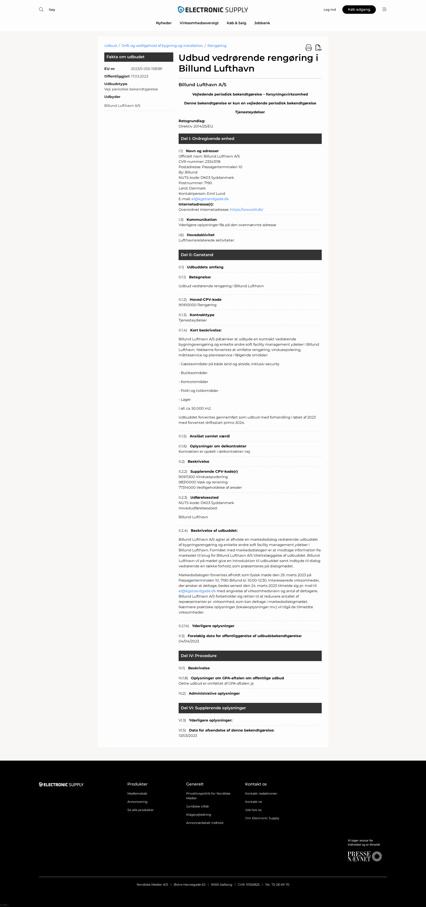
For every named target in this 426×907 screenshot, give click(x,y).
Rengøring (217, 46)
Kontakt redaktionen (261, 793)
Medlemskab (137, 793)
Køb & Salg (236, 23)
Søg (52, 10)
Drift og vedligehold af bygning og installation (162, 46)
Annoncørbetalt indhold (204, 823)
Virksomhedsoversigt (199, 23)
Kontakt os (253, 802)
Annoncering (137, 802)
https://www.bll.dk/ (246, 209)
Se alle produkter (140, 810)
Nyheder (164, 23)
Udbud (110, 46)
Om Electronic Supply (262, 818)
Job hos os (253, 810)
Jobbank (262, 23)
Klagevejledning (198, 815)
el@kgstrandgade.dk (210, 199)
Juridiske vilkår (197, 806)
